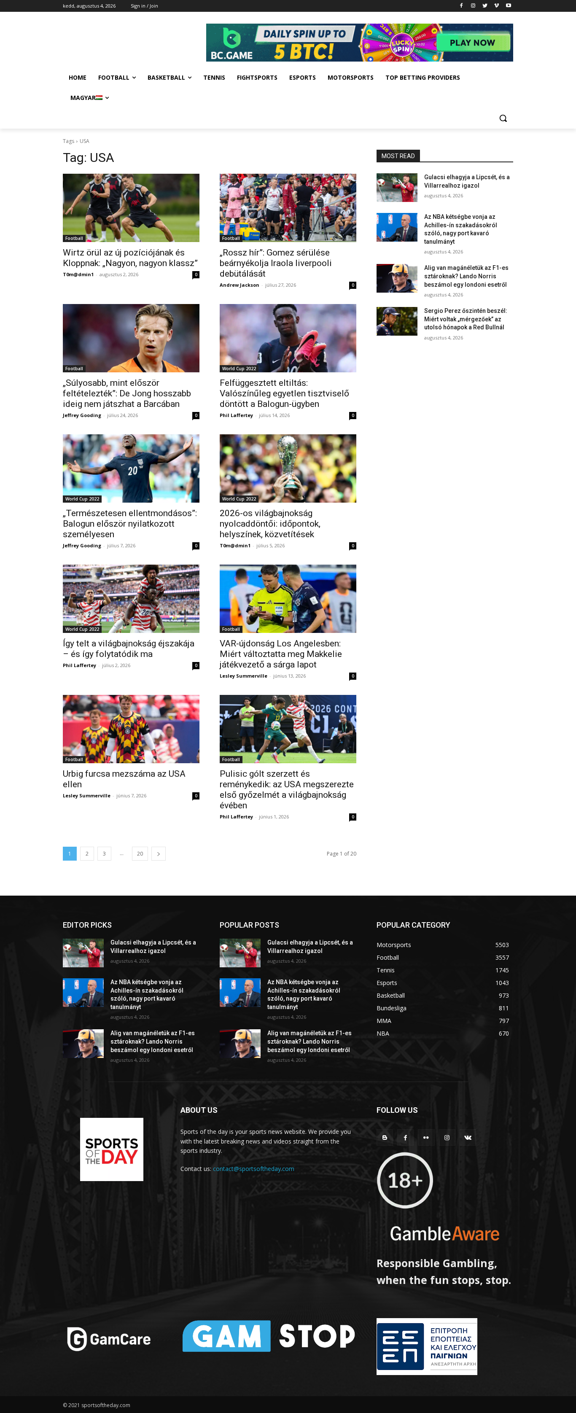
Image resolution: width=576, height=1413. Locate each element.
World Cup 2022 (239, 368)
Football (74, 238)
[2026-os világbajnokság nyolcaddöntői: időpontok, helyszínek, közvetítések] (288, 468)
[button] (503, 118)
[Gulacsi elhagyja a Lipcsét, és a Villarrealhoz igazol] (397, 187)
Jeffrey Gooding (82, 415)
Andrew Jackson (239, 285)
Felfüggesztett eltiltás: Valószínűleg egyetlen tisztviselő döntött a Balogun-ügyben (284, 393)
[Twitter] (485, 6)
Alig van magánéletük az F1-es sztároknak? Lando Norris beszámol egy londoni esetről (466, 276)
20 (140, 853)
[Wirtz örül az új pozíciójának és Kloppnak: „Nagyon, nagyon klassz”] (131, 208)
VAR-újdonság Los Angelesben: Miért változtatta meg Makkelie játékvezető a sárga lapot (281, 654)
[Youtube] (508, 6)
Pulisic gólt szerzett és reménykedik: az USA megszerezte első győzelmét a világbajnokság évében (287, 789)
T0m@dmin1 (78, 274)
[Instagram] (473, 6)
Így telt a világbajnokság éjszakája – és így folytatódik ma (128, 648)
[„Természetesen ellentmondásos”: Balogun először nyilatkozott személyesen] (131, 468)
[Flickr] (426, 1137)
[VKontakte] (468, 1137)
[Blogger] (385, 1137)
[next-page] (158, 854)
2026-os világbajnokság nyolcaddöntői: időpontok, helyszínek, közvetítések (270, 523)
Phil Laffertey (236, 415)
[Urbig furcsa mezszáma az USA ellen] (131, 729)
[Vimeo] (496, 6)
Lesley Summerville (243, 676)
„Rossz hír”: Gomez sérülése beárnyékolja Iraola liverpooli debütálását (276, 263)
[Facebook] (461, 6)
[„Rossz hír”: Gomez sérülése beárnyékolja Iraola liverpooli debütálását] (288, 208)
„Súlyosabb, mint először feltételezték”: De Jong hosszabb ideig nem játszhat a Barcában (127, 393)
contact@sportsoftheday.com (253, 1169)
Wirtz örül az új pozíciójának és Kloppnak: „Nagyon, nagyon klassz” (130, 258)
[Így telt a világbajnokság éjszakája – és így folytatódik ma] (131, 599)
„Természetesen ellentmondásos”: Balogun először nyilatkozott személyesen (130, 523)
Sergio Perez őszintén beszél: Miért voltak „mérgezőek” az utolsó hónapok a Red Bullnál (465, 319)
